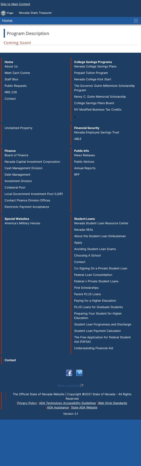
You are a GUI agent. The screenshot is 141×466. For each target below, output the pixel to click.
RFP (76, 174)
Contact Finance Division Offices (27, 200)
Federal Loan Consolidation (93, 275)
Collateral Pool (15, 187)
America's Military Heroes (22, 223)
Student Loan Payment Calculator (97, 331)
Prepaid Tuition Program (91, 73)
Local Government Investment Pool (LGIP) (34, 194)
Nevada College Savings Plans (95, 66)
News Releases (84, 155)
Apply (78, 242)
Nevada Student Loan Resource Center (101, 223)
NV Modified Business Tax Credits (97, 109)
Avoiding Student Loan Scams (95, 249)
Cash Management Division (23, 168)
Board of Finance (16, 155)
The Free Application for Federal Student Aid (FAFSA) (102, 339)
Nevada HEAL (83, 229)
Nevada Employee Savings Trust (96, 132)
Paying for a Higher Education (95, 300)
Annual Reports (84, 168)
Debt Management (17, 174)
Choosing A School (87, 255)
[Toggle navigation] (136, 20)
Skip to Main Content (15, 4)
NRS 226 (11, 92)
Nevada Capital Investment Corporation (32, 161)
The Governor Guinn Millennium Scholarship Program (104, 88)
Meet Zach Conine (17, 73)
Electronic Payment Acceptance (27, 207)
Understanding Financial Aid (93, 348)
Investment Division (18, 181)
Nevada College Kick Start (92, 79)
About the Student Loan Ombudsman (100, 236)
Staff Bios (11, 79)
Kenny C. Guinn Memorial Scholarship (100, 96)
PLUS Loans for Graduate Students (98, 307)
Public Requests (16, 86)
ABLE (78, 139)
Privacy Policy (27, 403)
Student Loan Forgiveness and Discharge (102, 324)
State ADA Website (84, 407)
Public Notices (84, 161)
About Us (11, 66)
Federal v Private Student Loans (96, 281)
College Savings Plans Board (94, 103)
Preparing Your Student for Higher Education (98, 316)
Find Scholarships (86, 287)
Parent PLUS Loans (87, 294)
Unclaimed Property (18, 128)
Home (6, 20)
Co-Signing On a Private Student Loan (100, 268)
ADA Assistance (58, 407)
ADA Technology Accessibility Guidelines (67, 403)
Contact (10, 98)
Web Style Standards (112, 403)
